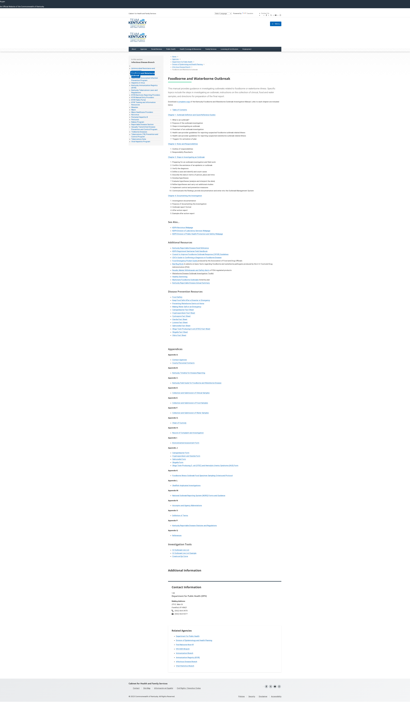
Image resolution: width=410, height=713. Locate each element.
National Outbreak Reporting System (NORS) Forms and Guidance (198, 495)
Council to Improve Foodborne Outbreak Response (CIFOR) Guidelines (200, 254)
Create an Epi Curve (180, 556)
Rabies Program (137, 122)
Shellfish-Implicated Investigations (186, 485)
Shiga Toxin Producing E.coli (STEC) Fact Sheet (191, 329)
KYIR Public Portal (138, 100)
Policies (241, 696)
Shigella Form (177, 462)
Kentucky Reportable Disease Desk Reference (190, 248)
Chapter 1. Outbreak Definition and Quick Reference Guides (191, 115)
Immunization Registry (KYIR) (188, 657)
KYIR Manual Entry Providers (142, 97)
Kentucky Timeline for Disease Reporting (188, 373)
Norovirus (135, 115)
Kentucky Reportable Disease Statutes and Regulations (194, 525)
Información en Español (163, 688)
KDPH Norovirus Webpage (182, 227)
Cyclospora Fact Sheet (181, 316)
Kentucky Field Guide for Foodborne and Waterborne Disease (196, 383)
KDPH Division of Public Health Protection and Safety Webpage (197, 234)
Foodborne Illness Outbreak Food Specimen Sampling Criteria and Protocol (202, 475)
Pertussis (135, 119)
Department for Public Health (182, 62)
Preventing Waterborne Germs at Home (188, 303)
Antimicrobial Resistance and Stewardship (143, 69)
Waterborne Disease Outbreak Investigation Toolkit (193, 273)
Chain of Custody (179, 423)
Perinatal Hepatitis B (139, 117)
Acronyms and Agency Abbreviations (187, 505)
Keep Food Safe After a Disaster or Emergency (191, 300)
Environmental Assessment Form (185, 443)
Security (251, 696)
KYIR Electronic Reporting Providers (145, 95)
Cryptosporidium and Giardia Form (186, 456)
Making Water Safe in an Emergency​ (186, 307)
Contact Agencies (179, 360)
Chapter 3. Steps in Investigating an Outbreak (186, 157)
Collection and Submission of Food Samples (190, 403)
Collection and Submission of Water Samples (190, 413)
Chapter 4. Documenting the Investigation (185, 196)
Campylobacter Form (180, 453)
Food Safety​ (177, 297)
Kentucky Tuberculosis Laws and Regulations (144, 91)
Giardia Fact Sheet (179, 319)
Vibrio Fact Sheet (179, 335)
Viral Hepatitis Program (140, 141)
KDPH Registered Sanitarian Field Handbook (189, 251)
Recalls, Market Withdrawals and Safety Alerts (191, 270)
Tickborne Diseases (139, 132)
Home (174, 56)
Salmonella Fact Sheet (181, 326)
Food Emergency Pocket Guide (184, 261)
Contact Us (265, 13)
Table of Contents (179, 110)
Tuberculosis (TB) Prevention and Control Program (144, 135)
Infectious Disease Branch (181, 67)
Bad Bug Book (177, 264)
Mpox (133, 110)
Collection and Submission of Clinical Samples (191, 393)
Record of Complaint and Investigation (188, 433)
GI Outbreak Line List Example (184, 553)
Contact (136, 688)
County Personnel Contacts (183, 363)
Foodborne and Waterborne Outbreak (143, 74)
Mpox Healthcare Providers (142, 112)
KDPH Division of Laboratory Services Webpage (191, 231)
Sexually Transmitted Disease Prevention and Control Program (144, 128)
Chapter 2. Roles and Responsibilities (183, 144)
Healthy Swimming (179, 277)
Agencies (175, 59)
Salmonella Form (179, 459)
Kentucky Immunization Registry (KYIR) (144, 86)
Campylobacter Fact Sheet (183, 310)
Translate (249, 13)
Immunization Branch (184, 653)
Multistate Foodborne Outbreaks (185, 280)
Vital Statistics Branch (185, 666)
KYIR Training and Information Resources (143, 103)
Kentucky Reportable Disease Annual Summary (191, 283)
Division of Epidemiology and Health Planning (187, 64)
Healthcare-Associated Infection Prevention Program (144, 79)
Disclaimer (263, 696)
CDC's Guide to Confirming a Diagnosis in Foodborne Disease (196, 257)
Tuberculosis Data (138, 139)
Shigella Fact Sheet (180, 332)
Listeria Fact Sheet (180, 322)
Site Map (146, 688)
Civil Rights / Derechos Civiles (189, 688)
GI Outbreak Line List (180, 550)
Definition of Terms (180, 515)
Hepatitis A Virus (138, 83)
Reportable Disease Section (142, 124)
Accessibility (276, 696)
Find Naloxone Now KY (185, 645)
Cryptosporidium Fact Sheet (183, 313)
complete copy (184, 102)
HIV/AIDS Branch (183, 649)
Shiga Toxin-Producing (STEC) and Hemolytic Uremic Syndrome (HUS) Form (205, 465)
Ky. (2, 1)
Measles (134, 107)
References (177, 535)
